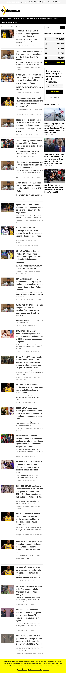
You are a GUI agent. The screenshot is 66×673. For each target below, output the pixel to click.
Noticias (9, 19)
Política (36, 19)
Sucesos (49, 19)
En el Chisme (27, 114)
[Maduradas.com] (10, 15)
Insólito (4, 22)
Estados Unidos (29, 67)
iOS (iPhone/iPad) (37, 2)
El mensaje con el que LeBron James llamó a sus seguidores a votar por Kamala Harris (28, 33)
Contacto (16, 22)
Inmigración (29, 19)
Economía (43, 19)
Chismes (56, 19)
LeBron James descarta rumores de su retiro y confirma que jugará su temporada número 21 (29, 165)
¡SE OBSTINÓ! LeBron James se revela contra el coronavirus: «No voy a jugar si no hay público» (28, 570)
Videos (10, 22)
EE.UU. (22, 19)
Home (3, 27)
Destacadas (16, 19)
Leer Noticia (32, 46)
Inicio (3, 19)
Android (27, 2)
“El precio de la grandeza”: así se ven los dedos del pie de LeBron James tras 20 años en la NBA (28, 122)
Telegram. (58, 2)
